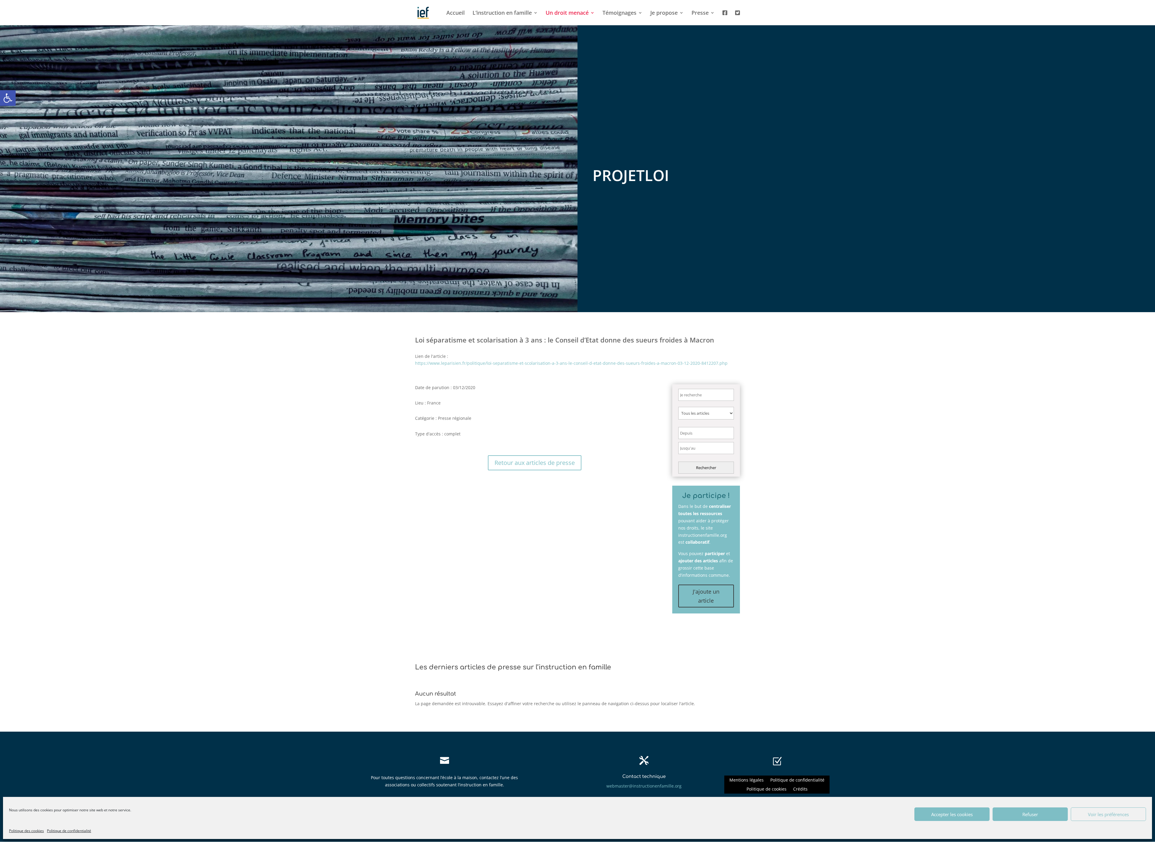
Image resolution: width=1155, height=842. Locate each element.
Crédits (800, 789)
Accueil (455, 13)
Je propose (664, 13)
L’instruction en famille (502, 13)
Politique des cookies (26, 830)
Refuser (1030, 814)
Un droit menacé (567, 13)
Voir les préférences (1108, 814)
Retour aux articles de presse (534, 463)
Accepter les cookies (952, 814)
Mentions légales (746, 780)
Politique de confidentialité (69, 830)
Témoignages (619, 13)
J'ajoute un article (706, 596)
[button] (8, 98)
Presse (700, 13)
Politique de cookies (767, 789)
